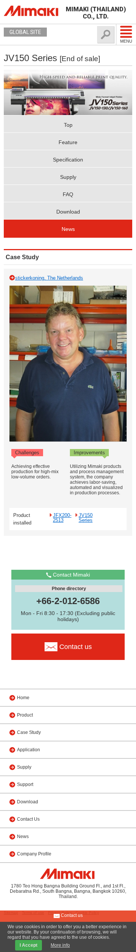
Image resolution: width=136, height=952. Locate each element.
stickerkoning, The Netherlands (49, 278)
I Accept (28, 945)
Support (25, 784)
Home (23, 697)
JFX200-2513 (62, 517)
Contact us (71, 915)
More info (60, 945)
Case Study (29, 732)
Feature (68, 142)
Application (28, 749)
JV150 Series (86, 517)
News (68, 229)
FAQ (68, 194)
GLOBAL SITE (25, 32)
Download (68, 212)
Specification (68, 160)
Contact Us (28, 819)
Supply (68, 177)
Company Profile (34, 854)
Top (68, 125)
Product (25, 715)
